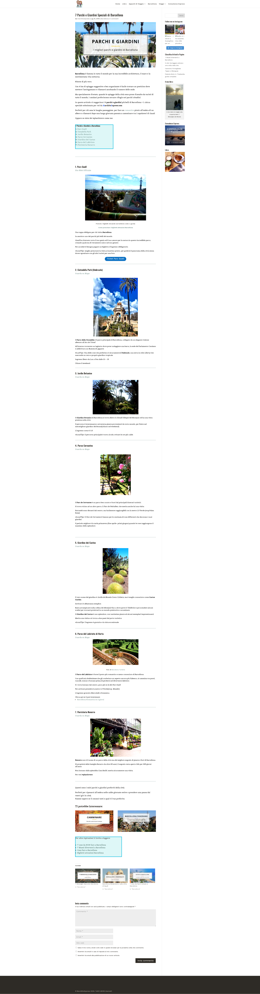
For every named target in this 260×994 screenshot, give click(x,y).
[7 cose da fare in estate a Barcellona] (142, 875)
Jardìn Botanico (85, 134)
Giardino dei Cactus (86, 140)
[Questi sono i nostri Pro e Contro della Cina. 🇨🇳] (180, 29)
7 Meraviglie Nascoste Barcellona (86, 884)
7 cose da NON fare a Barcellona (91, 845)
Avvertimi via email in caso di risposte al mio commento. (98, 951)
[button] (115, 273)
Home (117, 4)
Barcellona (152, 4)
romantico (129, 110)
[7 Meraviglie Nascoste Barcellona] (87, 875)
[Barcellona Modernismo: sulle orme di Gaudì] (115, 875)
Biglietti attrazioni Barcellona (90, 853)
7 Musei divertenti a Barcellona (91, 847)
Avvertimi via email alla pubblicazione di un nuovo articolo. (99, 955)
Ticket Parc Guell (115, 258)
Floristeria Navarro (86, 145)
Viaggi (161, 4)
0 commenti (114, 18)
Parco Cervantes (85, 137)
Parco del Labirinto (86, 142)
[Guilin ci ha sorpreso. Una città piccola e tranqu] (180, 40)
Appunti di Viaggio (136, 4)
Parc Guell (82, 129)
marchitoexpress (83, 18)
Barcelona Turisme (118, 669)
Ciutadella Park (84, 132)
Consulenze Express (176, 4)
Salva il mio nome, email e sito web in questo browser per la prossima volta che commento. (111, 948)
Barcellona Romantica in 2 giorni (90, 700)
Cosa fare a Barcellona (87, 850)
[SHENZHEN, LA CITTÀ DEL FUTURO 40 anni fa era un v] (170, 29)
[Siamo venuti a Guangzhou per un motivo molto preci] (170, 40)
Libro (124, 4)
